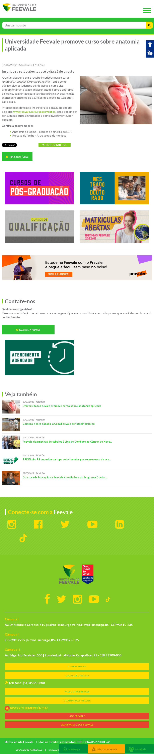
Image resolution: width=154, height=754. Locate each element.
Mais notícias (18, 156)
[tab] (73, 748)
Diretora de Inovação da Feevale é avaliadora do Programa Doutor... (65, 477)
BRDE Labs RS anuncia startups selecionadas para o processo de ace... (67, 459)
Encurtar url (56, 145)
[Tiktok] (108, 599)
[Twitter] (61, 599)
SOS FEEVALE (77, 716)
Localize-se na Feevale (29, 750)
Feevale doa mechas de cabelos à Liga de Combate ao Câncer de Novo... (67, 441)
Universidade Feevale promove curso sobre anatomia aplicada (62, 405)
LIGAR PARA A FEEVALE (77, 700)
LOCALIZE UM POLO (77, 675)
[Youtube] (94, 599)
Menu (148, 11)
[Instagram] (77, 599)
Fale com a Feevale (29, 330)
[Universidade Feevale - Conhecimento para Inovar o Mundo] (77, 574)
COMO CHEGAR (77, 666)
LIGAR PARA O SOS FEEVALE (77, 724)
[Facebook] (47, 599)
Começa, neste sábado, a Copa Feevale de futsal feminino (59, 423)
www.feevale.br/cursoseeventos (34, 111)
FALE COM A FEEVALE (77, 691)
